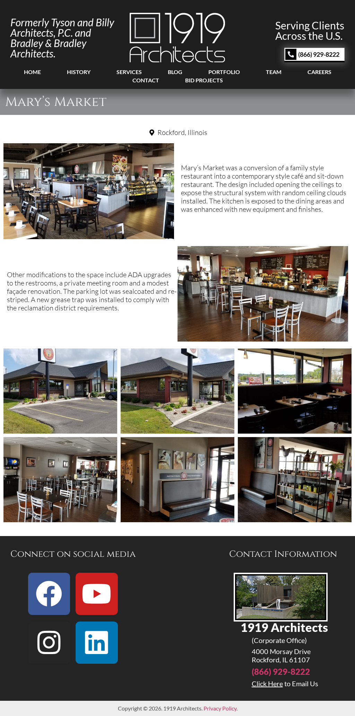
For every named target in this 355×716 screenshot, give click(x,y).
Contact (145, 80)
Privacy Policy (220, 708)
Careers (319, 72)
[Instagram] (49, 643)
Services (129, 72)
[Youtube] (97, 594)
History (78, 72)
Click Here (267, 683)
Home (32, 72)
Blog (175, 72)
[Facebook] (49, 594)
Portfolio (224, 72)
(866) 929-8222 (281, 672)
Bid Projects (204, 80)
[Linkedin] (97, 643)
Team (274, 72)
